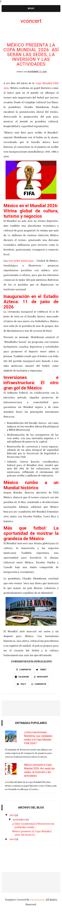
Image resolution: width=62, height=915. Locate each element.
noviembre (19, 819)
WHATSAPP (42, 677)
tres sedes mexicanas (21, 261)
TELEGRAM (23, 677)
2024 (12, 839)
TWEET (42, 670)
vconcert (31, 21)
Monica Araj (22, 72)
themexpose (38, 899)
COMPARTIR (25, 670)
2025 (12, 815)
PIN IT (23, 684)
